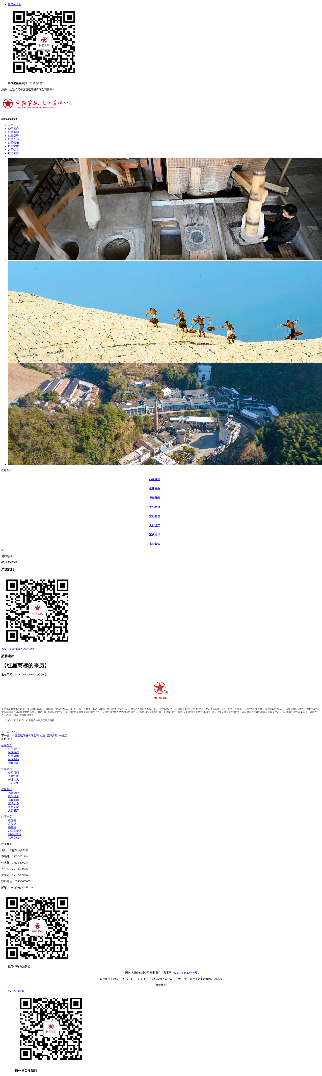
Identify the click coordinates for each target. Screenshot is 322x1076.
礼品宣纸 (13, 837)
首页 (10, 125)
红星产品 (13, 139)
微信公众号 (14, 4)
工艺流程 (154, 534)
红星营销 (13, 142)
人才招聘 (13, 776)
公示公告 (13, 783)
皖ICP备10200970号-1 (186, 972)
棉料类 (12, 827)
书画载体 (154, 543)
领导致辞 (13, 752)
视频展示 (154, 497)
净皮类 (12, 823)
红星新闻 (13, 132)
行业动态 (13, 779)
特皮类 (12, 820)
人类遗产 (154, 525)
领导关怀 (13, 759)
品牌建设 (154, 479)
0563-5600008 (16, 991)
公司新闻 (13, 772)
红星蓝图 (13, 755)
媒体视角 (154, 488)
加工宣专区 (14, 830)
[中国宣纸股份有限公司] (37, 111)
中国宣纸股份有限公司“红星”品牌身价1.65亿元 (39, 735)
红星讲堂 (13, 149)
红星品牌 (13, 135)
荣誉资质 (13, 762)
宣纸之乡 (154, 507)
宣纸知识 (154, 516)
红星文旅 (13, 146)
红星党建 (13, 153)
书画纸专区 (14, 834)
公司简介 (13, 128)
